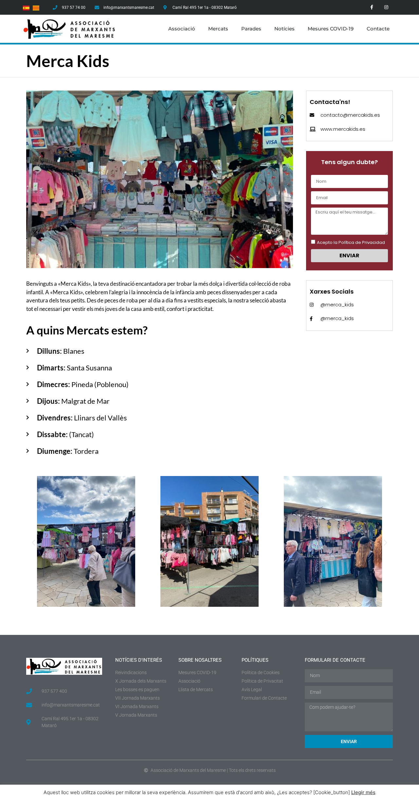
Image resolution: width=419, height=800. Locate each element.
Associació (181, 29)
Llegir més (363, 792)
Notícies (284, 29)
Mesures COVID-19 (331, 29)
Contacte (378, 29)
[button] (33, 542)
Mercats (218, 29)
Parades (251, 29)
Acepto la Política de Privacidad (351, 242)
